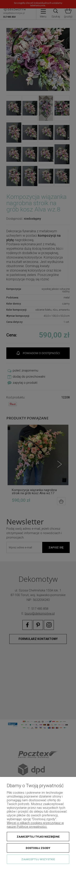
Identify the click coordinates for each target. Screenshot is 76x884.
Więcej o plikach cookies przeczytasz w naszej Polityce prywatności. (35, 825)
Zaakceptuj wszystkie (38, 859)
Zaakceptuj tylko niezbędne (38, 836)
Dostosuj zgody (38, 848)
